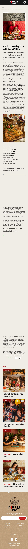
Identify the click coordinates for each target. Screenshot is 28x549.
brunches (19, 85)
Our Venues (7, 525)
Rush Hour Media (15, 545)
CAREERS (7, 530)
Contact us (20, 527)
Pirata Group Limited (15, 543)
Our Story (7, 523)
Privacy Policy (14, 534)
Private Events (7, 527)
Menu (12, 146)
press (20, 525)
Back (3, 7)
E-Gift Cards (21, 523)
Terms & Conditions (14, 537)
